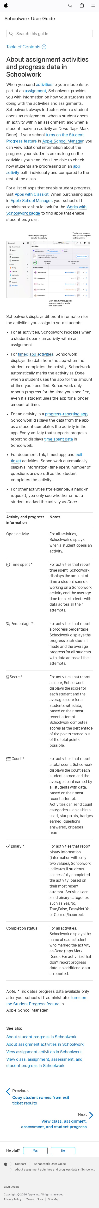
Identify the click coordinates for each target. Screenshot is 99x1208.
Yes (35, 1150)
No (63, 1150)
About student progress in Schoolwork (41, 1036)
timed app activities (35, 354)
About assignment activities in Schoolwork (45, 1044)
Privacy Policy (12, 1199)
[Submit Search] (11, 33)
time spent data (58, 439)
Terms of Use (34, 1199)
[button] (70, 6)
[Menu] (93, 6)
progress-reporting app (66, 413)
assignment (35, 90)
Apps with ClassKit (32, 194)
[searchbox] (49, 33)
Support (20, 1164)
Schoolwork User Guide (30, 19)
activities (44, 84)
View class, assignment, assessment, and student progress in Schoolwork (44, 1062)
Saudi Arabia (11, 1186)
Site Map (53, 1199)
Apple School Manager (62, 141)
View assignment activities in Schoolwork (44, 1051)
